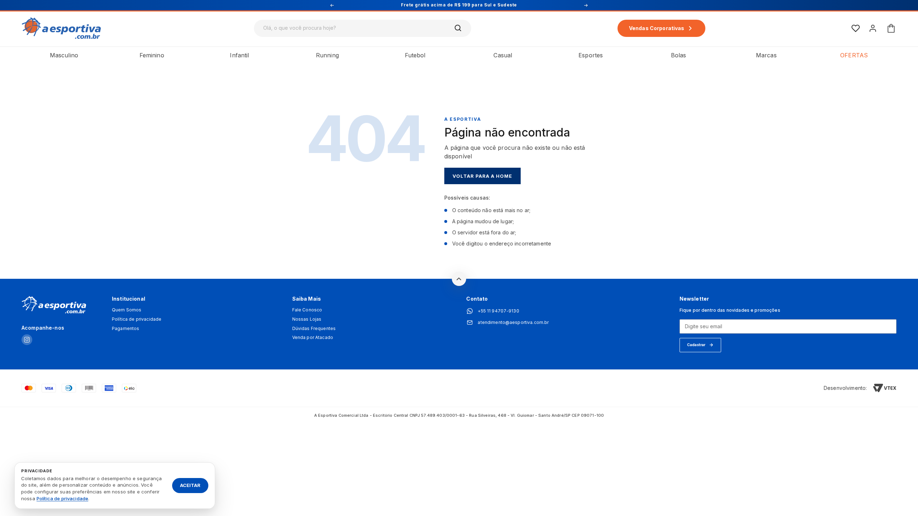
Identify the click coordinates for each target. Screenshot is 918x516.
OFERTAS (854, 55)
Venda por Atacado (312, 337)
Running (327, 55)
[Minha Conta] (873, 28)
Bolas (678, 55)
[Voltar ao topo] (459, 279)
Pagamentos (125, 328)
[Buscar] (458, 28)
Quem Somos (126, 309)
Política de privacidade (136, 319)
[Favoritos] (855, 28)
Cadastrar (696, 345)
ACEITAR (190, 485)
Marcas (766, 55)
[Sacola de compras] (891, 28)
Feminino (151, 55)
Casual (502, 55)
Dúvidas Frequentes (314, 328)
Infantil (239, 55)
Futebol (415, 55)
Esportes (590, 55)
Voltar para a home (482, 176)
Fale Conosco (307, 309)
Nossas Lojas (307, 319)
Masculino (64, 55)
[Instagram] (27, 340)
